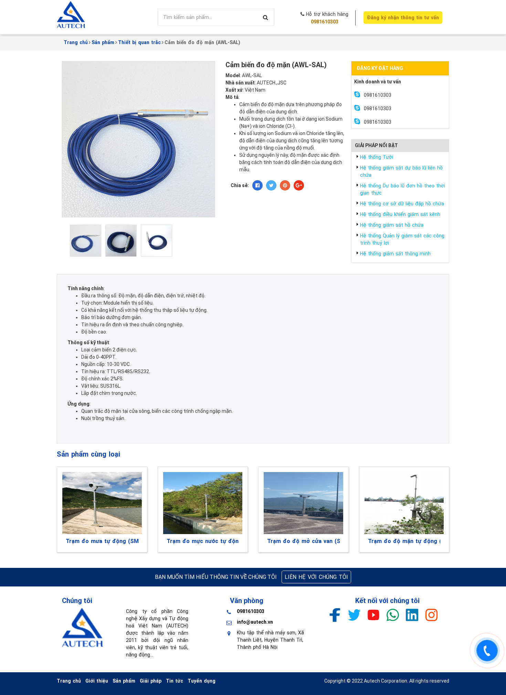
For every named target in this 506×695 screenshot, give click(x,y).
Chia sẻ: (240, 185)
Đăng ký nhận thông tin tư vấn (403, 17)
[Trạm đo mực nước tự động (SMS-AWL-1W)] (203, 503)
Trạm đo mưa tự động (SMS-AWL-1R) (102, 541)
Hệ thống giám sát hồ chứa (391, 225)
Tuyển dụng (201, 681)
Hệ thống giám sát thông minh (395, 253)
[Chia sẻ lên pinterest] (285, 185)
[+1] (299, 185)
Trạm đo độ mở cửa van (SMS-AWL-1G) (303, 541)
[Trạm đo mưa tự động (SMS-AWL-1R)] (102, 503)
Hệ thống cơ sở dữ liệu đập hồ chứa (402, 203)
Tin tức (174, 681)
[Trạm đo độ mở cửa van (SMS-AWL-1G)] (303, 503)
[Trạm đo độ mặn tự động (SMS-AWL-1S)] (404, 503)
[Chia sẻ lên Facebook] (257, 185)
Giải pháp (150, 681)
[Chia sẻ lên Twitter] (271, 185)
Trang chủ (69, 681)
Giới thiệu (96, 681)
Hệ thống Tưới (376, 157)
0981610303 (324, 21)
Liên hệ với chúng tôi (316, 577)
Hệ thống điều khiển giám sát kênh (400, 214)
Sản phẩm (124, 681)
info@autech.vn (255, 622)
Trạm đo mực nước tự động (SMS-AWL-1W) (203, 541)
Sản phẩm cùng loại (88, 454)
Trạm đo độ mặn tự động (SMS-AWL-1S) (404, 541)
